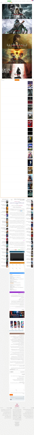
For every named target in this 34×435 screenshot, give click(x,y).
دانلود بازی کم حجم (17, 425)
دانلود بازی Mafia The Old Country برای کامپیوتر (28, 218)
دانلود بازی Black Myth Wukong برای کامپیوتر (29, 266)
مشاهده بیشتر (3, 80)
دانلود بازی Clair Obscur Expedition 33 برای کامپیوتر (28, 252)
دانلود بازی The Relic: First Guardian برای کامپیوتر (28, 416)
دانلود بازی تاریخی (12, 367)
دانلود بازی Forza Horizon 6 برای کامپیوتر (28, 222)
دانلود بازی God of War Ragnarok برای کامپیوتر (29, 262)
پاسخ (10, 399)
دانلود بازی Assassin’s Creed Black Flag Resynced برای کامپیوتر (29, 212)
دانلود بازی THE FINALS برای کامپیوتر (4, 239)
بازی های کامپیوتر (20, 365)
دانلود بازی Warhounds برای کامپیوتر (8, 416)
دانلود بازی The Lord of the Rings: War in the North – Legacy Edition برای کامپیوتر (3, 228)
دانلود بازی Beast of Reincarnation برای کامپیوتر (3, 212)
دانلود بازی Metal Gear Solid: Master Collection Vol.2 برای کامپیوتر (28, 409)
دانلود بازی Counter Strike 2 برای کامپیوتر (3, 208)
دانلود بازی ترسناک (23, 368)
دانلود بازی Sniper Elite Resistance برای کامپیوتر (28, 259)
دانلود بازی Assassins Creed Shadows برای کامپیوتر (29, 235)
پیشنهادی (19, 367)
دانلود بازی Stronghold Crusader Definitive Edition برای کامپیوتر (4, 222)
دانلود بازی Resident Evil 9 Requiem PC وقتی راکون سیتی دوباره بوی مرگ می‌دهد (28, 201)
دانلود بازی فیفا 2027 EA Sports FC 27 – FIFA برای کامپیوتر (3, 202)
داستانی (17, 367)
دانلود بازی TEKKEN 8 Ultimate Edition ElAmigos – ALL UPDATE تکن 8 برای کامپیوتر (28, 215)
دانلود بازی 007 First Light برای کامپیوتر (28, 239)
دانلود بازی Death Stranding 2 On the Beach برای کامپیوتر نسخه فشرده (28, 229)
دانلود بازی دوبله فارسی (17, 424)
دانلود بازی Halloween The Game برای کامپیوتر (29, 412)
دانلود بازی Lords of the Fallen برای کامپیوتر (4, 252)
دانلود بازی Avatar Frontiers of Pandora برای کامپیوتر (3, 246)
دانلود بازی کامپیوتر (21, 205)
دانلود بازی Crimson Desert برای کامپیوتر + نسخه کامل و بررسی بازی (3, 242)
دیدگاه (23, 383)
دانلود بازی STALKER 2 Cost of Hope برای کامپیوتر (28, 208)
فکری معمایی (12, 368)
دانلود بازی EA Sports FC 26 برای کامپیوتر (3, 259)
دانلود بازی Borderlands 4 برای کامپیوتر (28, 255)
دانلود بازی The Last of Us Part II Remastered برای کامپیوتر (28, 242)
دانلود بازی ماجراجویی (15, 368)
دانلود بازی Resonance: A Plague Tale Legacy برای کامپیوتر (28, 413)
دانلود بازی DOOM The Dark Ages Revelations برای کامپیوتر (28, 232)
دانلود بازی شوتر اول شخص (19, 368)
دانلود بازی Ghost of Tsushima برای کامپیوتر (29, 249)
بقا (20, 367)
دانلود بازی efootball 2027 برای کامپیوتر (3, 215)
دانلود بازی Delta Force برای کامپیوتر (4, 255)
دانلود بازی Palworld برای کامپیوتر (3, 225)
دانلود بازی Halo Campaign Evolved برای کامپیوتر (3, 205)
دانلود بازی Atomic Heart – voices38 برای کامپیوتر (3, 249)
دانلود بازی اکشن (15, 367)
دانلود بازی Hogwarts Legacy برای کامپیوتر (29, 245)
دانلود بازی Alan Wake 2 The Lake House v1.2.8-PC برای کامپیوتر (28, 205)
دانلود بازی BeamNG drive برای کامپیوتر (3, 218)
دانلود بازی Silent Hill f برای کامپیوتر (28, 225)
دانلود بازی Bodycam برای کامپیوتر (3, 232)
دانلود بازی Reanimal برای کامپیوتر (3, 235)
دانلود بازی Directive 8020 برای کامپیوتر (3, 262)
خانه (23, 365)
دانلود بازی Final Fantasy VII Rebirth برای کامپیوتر (3, 266)
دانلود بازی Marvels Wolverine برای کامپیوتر (7, 412)
